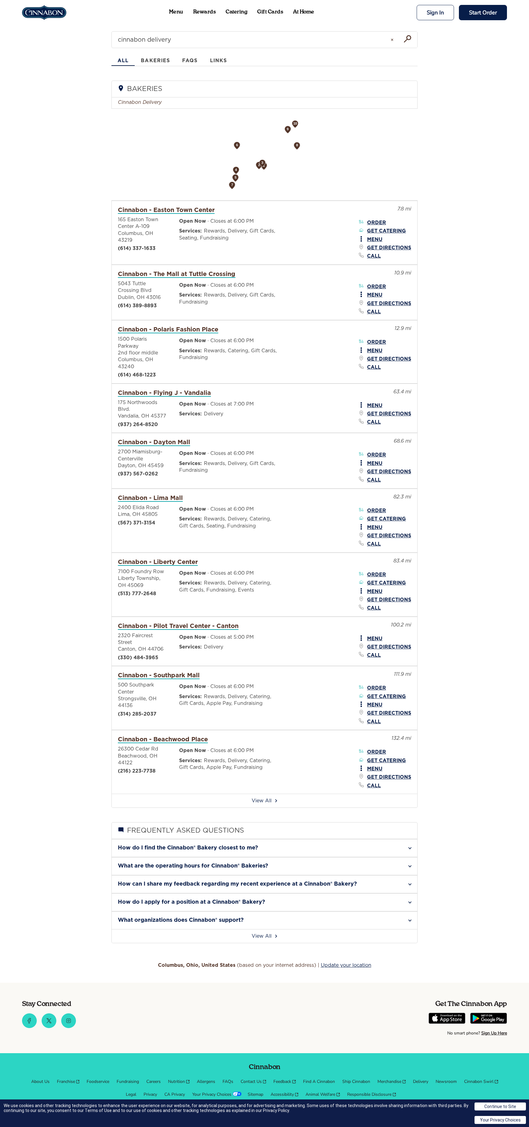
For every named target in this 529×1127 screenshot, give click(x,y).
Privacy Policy (276, 1110)
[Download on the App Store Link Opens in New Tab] (447, 1019)
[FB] (29, 1026)
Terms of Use (98, 1110)
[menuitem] (40, 1081)
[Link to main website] (44, 12)
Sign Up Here (494, 1033)
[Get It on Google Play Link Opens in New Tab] (488, 1019)
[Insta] (68, 1026)
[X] (49, 1026)
